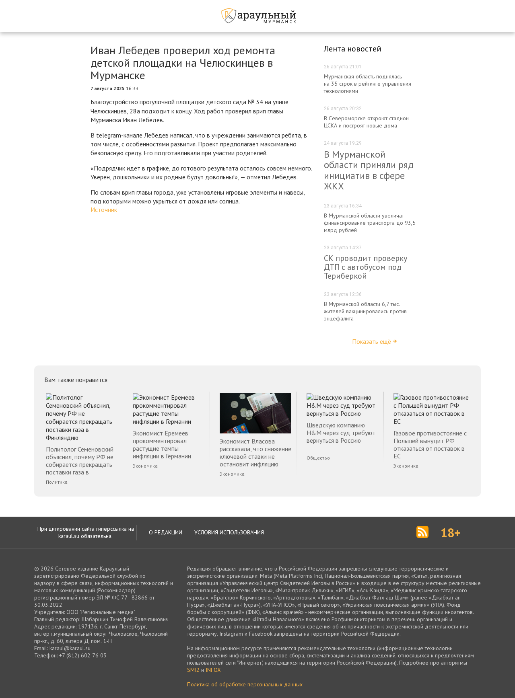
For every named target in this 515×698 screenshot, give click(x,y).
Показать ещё (371, 341)
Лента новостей (352, 48)
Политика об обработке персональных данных (245, 684)
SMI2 (193, 669)
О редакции (165, 532)
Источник (104, 209)
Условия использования (229, 532)
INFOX (213, 669)
